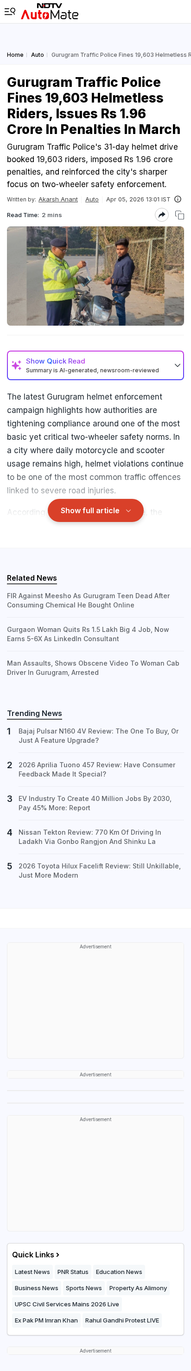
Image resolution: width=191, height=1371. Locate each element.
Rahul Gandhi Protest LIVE (122, 1320)
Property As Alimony (138, 1288)
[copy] (179, 215)
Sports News (84, 1288)
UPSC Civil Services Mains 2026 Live (67, 1304)
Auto (92, 199)
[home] (49, 11)
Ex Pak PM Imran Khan (46, 1320)
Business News (36, 1288)
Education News (119, 1271)
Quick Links (33, 1254)
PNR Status (73, 1271)
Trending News (34, 713)
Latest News (32, 1271)
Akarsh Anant (58, 199)
